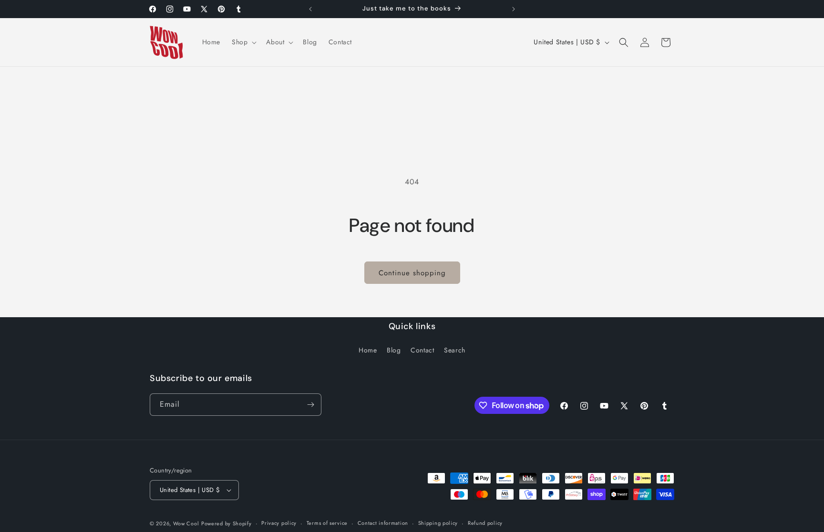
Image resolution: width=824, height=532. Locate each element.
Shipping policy (438, 523)
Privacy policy (279, 523)
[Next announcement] (513, 9)
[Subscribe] (310, 404)
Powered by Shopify (226, 523)
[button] (243, 42)
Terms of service (327, 523)
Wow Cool (186, 523)
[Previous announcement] (310, 9)
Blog (394, 350)
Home (368, 350)
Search (454, 350)
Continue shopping (412, 273)
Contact (422, 350)
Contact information (383, 523)
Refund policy (485, 523)
